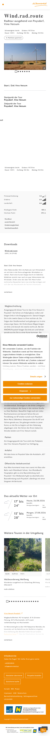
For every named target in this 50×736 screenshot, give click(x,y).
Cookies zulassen (25, 384)
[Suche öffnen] (10, 4)
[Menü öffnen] (3, 4)
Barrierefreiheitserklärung (13, 696)
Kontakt (7, 689)
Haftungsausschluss (30, 696)
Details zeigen (36, 377)
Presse (17, 689)
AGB (14, 693)
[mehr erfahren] (23, 564)
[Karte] (6, 4)
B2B (12, 689)
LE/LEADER (8, 699)
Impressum (8, 693)
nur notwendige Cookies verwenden (25, 398)
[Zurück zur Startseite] (40, 4)
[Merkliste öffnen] (8, 4)
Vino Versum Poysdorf (12, 613)
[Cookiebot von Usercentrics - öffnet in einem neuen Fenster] (36, 336)
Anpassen (23, 391)
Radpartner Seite (10, 634)
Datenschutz (22, 693)
